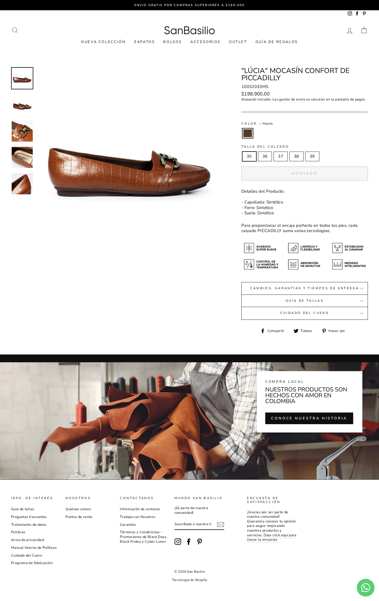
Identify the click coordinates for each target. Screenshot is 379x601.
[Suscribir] (220, 524)
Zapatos (144, 41)
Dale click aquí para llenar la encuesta (272, 537)
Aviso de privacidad (27, 539)
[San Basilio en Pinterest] (199, 541)
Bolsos (172, 41)
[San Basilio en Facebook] (188, 541)
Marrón (247, 133)
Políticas (18, 532)
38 (296, 156)
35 (249, 156)
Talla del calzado (265, 147)
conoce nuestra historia (309, 418)
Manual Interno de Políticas (34, 547)
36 (265, 156)
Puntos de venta (78, 516)
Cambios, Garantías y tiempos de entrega (304, 288)
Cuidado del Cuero (304, 313)
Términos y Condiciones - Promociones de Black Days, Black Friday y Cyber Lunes (143, 537)
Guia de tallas (305, 301)
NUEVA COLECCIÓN (103, 41)
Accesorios (205, 41)
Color (257, 124)
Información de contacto (140, 509)
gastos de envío (292, 99)
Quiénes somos (78, 509)
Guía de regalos (277, 41)
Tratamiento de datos (29, 524)
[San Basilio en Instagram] (178, 541)
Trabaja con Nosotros (137, 516)
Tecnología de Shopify (189, 580)
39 (312, 156)
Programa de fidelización (32, 562)
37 (280, 156)
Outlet (238, 41)
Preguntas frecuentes (29, 516)
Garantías (128, 524)
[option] (189, 5)
